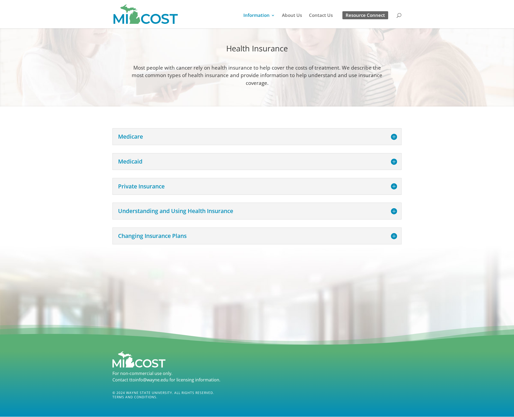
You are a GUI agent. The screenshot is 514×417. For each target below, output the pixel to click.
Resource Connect (365, 15)
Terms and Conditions (134, 397)
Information (256, 15)
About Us (292, 15)
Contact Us (321, 15)
